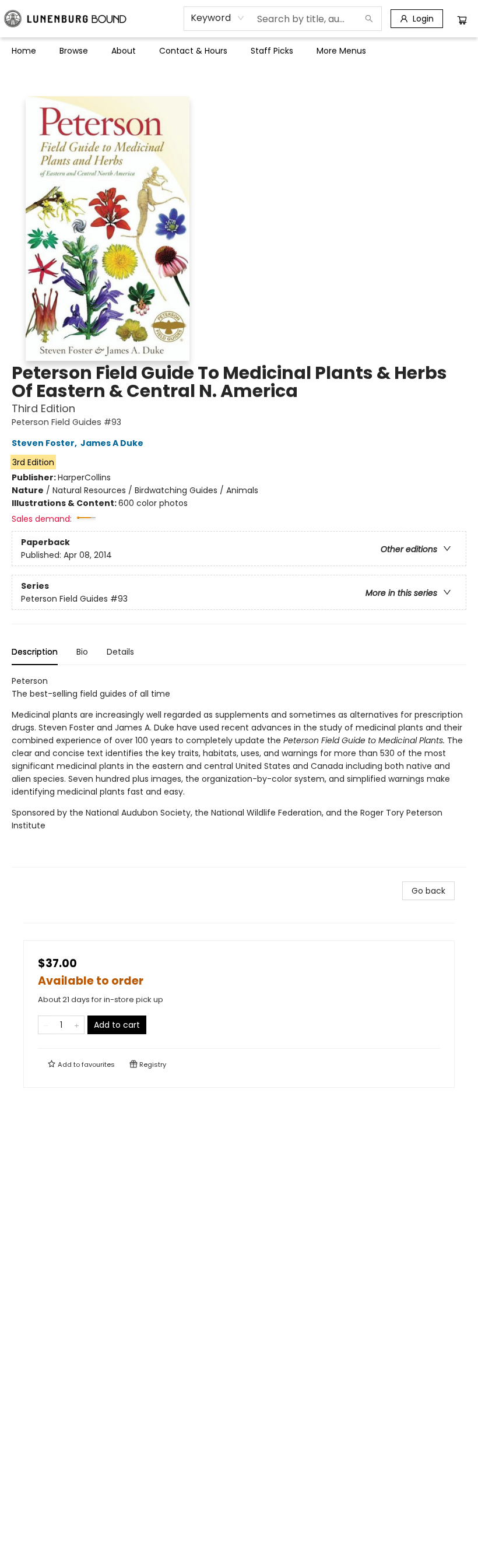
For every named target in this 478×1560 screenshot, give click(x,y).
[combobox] (217, 18)
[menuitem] (24, 50)
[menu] (239, 50)
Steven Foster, (45, 443)
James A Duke (111, 443)
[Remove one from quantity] (45, 1024)
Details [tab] (120, 652)
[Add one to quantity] (76, 1024)
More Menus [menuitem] (341, 51)
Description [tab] (35, 652)
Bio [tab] (82, 652)
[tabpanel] (239, 770)
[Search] (369, 18)
